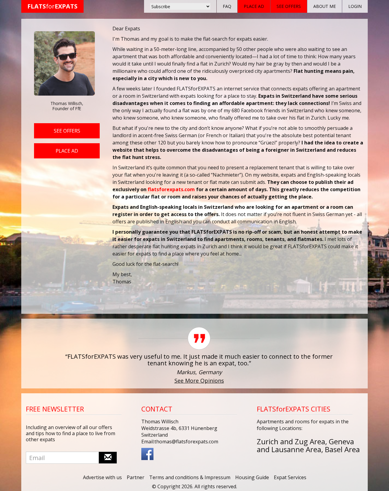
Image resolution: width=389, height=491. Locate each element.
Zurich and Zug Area (291, 441)
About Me (324, 6)
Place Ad (254, 6)
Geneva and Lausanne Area (305, 445)
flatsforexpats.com (171, 189)
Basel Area (342, 449)
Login (355, 6)
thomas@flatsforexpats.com (186, 441)
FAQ (227, 6)
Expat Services (290, 477)
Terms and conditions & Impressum (189, 477)
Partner (135, 477)
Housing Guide (252, 477)
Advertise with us (102, 477)
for (52, 6)
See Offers (289, 6)
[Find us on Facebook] (147, 453)
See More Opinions (199, 380)
